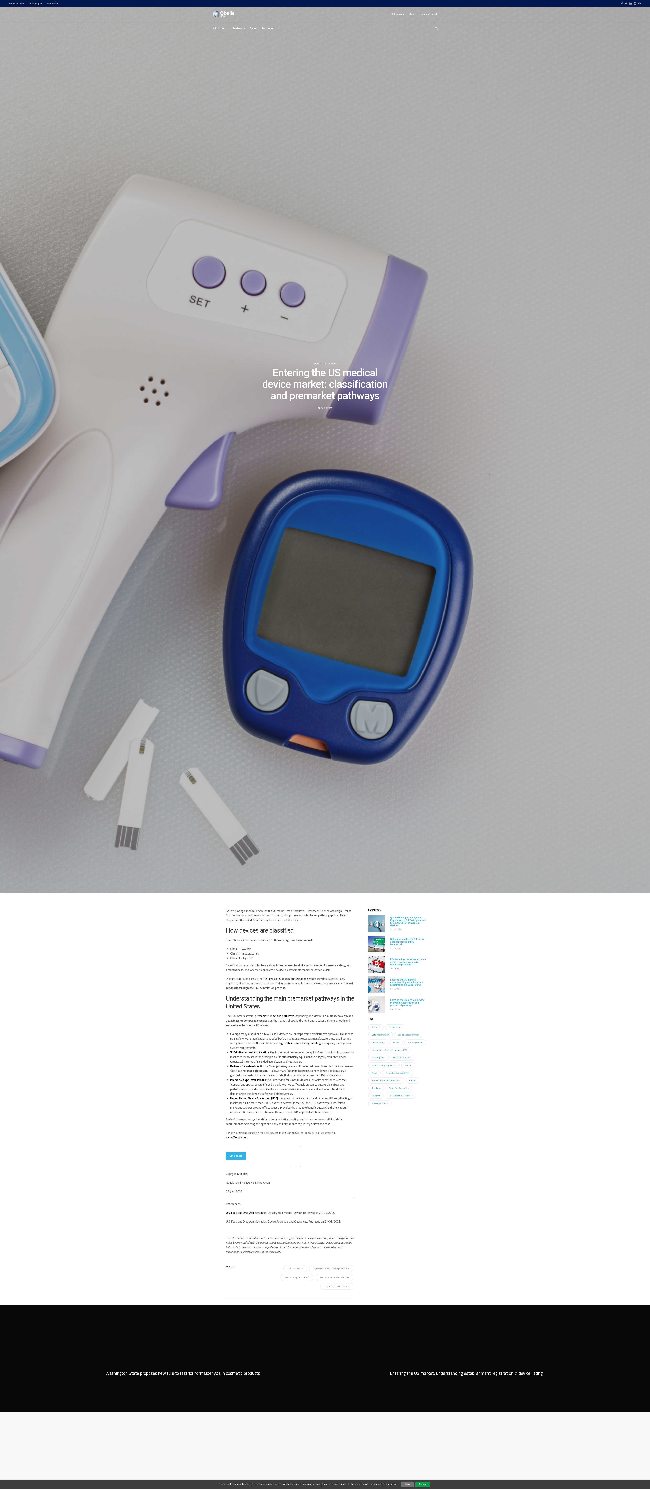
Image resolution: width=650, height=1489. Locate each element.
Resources (267, 28)
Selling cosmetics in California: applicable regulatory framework (407, 942)
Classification (394, 1027)
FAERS (396, 1042)
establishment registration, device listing (285, 1043)
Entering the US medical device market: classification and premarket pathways (407, 1003)
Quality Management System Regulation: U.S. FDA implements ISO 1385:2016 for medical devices (408, 921)
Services (237, 28)
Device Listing (378, 1042)
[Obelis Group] (223, 14)
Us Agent (376, 1095)
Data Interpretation (380, 1034)
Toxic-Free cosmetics (398, 1088)
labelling (316, 1043)
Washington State (380, 1103)
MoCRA (408, 1065)
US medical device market (337, 1286)
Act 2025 (376, 1027)
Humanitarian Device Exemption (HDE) (331, 1268)
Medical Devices (321, 363)
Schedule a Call (429, 14)
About (412, 14)
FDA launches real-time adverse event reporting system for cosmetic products (408, 962)
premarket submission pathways (274, 1016)
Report (412, 1080)
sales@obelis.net (236, 1137)
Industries (218, 28)
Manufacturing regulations (384, 1065)
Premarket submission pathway (334, 1277)
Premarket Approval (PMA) (297, 1277)
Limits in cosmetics (402, 1057)
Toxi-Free (376, 1088)
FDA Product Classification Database (285, 978)
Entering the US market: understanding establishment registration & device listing (406, 982)
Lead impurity (378, 1057)
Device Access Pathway (408, 1034)
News (253, 28)
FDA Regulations (295, 1268)
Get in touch (235, 1155)
